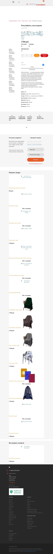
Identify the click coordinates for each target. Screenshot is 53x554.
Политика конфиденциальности (35, 163)
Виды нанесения (32, 69)
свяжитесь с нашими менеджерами (34, 144)
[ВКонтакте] (43, 65)
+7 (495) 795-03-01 (14, 470)
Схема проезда (12, 482)
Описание (32, 66)
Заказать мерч (44, 55)
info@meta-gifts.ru (12, 473)
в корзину (36, 55)
